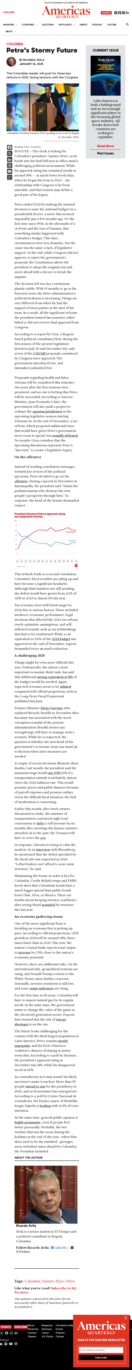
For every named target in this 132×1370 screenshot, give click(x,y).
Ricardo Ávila (33, 60)
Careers (32, 1336)
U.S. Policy (47, 1336)
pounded (48, 905)
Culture (111, 25)
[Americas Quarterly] (66, 12)
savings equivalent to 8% (55, 677)
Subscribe (20, 1327)
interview (43, 849)
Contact (32, 1332)
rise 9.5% (54, 773)
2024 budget (61, 639)
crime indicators (41, 988)
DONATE (106, 13)
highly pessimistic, (27, 1122)
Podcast (97, 25)
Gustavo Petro (53, 1281)
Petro (70, 1281)
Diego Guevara (51, 708)
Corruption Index (65, 1325)
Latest (45, 1332)
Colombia (14, 44)
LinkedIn (60, 1248)
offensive (21, 481)
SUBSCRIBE (8, 12)
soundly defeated (65, 436)
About (31, 1325)
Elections (48, 25)
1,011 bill (39, 353)
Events (83, 25)
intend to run (35, 1086)
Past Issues (105, 153)
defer (41, 823)
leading (45, 1106)
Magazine (47, 1325)
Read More (105, 146)
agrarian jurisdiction (47, 411)
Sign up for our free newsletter (101, 1340)
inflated (65, 687)
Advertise (33, 1329)
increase (24, 952)
